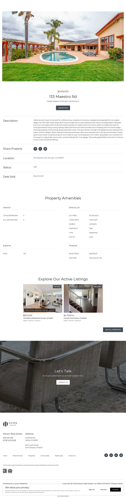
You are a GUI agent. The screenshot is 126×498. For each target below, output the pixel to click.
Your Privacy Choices (63, 496)
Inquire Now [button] (63, 108)
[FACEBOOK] (106, 455)
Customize (103, 489)
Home (5, 456)
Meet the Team (18, 456)
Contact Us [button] (63, 382)
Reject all (92, 489)
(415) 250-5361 (8, 438)
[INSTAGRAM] (111, 455)
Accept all (115, 489)
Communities (45, 456)
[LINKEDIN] (116, 455)
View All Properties (113, 329)
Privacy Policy (117, 484)
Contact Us (72, 456)
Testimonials (59, 456)
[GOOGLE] (121, 455)
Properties (31, 456)
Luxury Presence (20, 484)
